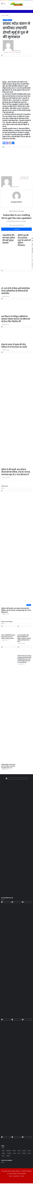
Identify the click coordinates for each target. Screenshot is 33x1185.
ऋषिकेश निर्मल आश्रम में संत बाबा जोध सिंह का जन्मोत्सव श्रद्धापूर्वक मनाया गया (8, 766)
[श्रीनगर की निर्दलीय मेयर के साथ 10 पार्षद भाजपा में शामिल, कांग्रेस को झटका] (8, 629)
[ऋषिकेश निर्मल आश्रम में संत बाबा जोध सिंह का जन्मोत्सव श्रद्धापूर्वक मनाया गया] (8, 704)
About (3, 1150)
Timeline (24, 1153)
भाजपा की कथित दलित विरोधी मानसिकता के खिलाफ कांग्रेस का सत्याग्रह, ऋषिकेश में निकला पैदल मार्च (24, 638)
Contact (22, 1176)
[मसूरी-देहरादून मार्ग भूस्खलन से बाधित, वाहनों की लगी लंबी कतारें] (6, 1139)
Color (19, 1150)
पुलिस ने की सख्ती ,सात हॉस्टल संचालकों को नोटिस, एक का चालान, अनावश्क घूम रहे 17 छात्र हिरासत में (16, 610)
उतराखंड (5, 20)
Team (14, 1153)
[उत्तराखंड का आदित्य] (16, 3)
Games (3, 1153)
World (3, 1155)
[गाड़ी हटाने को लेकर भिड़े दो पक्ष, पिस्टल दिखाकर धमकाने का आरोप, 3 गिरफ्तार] (6, 1077)
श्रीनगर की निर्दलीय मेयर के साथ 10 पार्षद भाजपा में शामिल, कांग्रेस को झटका (8, 636)
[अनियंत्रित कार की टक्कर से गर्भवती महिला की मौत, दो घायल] (16, 1139)
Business (9, 1150)
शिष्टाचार (9, 20)
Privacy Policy (16, 1176)
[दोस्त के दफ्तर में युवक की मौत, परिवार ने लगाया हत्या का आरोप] (16, 904)
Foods (29, 1150)
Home (10, 1176)
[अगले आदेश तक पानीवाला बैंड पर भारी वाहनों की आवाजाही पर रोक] (27, 1139)
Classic (14, 1150)
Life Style (9, 1153)
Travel (29, 1153)
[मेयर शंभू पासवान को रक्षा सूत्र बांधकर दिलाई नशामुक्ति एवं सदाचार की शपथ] (27, 1077)
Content (24, 1150)
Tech (19, 1153)
